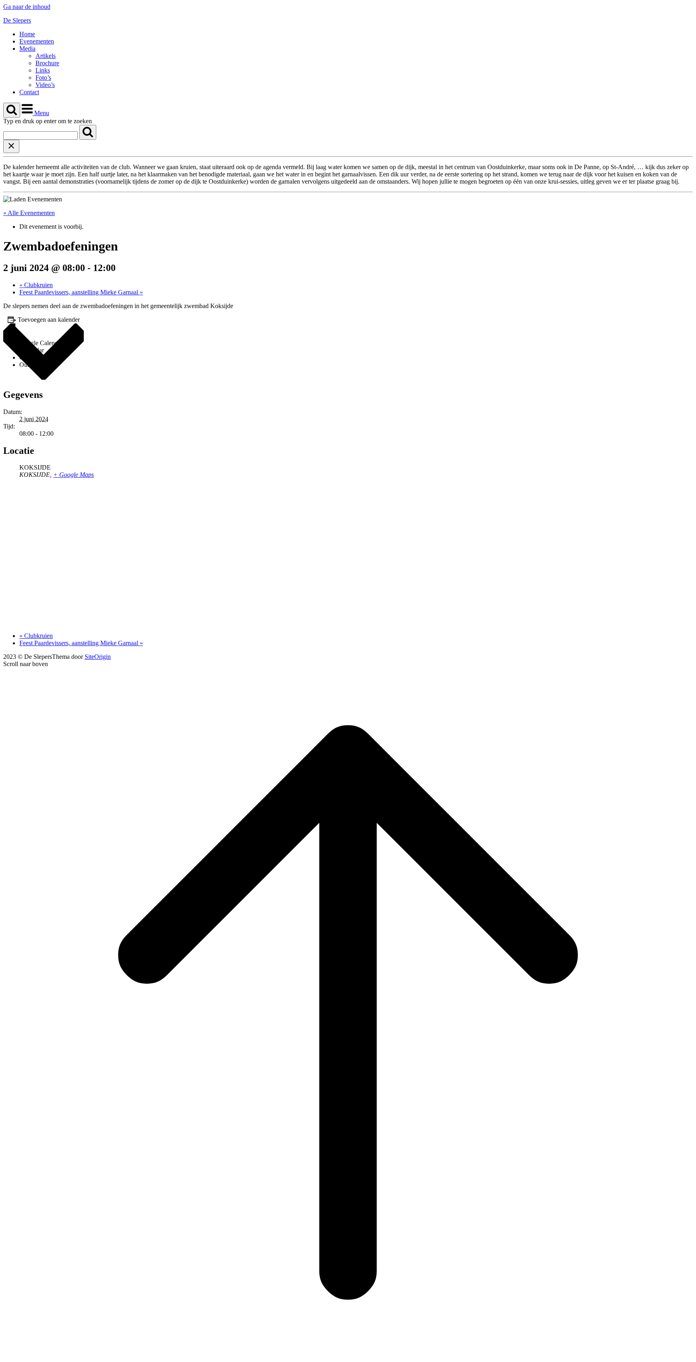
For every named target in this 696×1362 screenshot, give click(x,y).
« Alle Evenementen (29, 212)
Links (42, 70)
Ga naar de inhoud (26, 6)
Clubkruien (36, 285)
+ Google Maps (73, 474)
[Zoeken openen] (11, 110)
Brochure (47, 63)
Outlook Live (36, 364)
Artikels (45, 55)
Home (27, 34)
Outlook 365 (35, 357)
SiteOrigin (98, 656)
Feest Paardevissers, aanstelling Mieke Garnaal (81, 292)
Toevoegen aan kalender (49, 319)
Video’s (45, 84)
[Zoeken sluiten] (11, 146)
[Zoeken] (87, 132)
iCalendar (31, 350)
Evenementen (36, 41)
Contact (29, 92)
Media (27, 48)
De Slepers (17, 20)
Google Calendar (41, 342)
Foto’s (43, 77)
